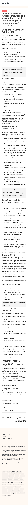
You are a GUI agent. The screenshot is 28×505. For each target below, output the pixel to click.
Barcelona (17, 473)
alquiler (8, 471)
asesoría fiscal (5, 473)
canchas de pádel (5, 475)
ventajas (4, 495)
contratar (11, 478)
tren (18, 493)
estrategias (16, 480)
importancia (4, 400)
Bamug (5, 3)
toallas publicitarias (6, 493)
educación (4, 480)
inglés (16, 482)
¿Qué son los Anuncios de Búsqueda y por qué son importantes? (13, 462)
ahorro (3, 471)
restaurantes (10, 488)
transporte (13, 493)
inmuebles (20, 482)
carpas (12, 475)
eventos (21, 480)
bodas (22, 473)
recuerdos (4, 488)
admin (5, 408)
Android (13, 471)
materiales (15, 484)
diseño (20, 478)
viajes (9, 495)
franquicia (4, 482)
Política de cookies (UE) (7, 438)
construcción (4, 478)
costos (16, 478)
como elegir (22, 475)
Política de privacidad (6, 434)
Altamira (17, 502)
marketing (9, 484)
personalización (10, 486)
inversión (4, 484)
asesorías (11, 473)
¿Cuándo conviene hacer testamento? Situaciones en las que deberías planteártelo (14, 451)
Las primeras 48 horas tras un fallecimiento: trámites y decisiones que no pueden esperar (13, 455)
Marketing (4, 10)
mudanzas (21, 484)
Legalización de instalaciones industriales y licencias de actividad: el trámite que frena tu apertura (14, 447)
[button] (8, 410)
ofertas (3, 486)
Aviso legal (4, 436)
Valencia (22, 493)
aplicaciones (19, 471)
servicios (22, 488)
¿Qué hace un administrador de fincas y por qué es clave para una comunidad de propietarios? (13, 459)
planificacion (17, 486)
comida (17, 475)
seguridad (11, 400)
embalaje (10, 480)
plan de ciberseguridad (11, 265)
